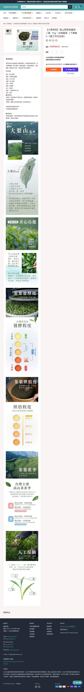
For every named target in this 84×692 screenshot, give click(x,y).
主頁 (4, 13)
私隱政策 (49, 631)
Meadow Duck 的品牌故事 (67, 626)
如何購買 (32, 629)
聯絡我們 (38, 18)
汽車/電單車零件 (27, 18)
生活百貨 (57, 13)
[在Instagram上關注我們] (39, 687)
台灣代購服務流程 (34, 626)
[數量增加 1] (61, 52)
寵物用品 (15, 18)
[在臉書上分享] (47, 40)
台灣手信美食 (68, 13)
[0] (79, 7)
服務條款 (49, 626)
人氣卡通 (47, 13)
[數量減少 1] (51, 52)
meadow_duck (9, 646)
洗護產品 (38, 13)
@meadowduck (10, 639)
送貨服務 (32, 631)
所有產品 (9, 23)
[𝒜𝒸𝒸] (76, 7)
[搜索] (70, 7)
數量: (47, 52)
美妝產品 (5, 18)
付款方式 (46, 18)
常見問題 (54, 18)
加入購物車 (53, 69)
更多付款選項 (70, 73)
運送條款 (49, 629)
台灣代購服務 (12, 13)
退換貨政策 (50, 634)
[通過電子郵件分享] (56, 40)
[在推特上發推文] (53, 40)
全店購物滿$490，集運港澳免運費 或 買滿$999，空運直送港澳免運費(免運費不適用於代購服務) (42, 1)
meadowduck (9, 644)
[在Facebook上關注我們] (36, 687)
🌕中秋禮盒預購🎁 (26, 13)
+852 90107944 (12, 636)
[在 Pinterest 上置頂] (50, 40)
